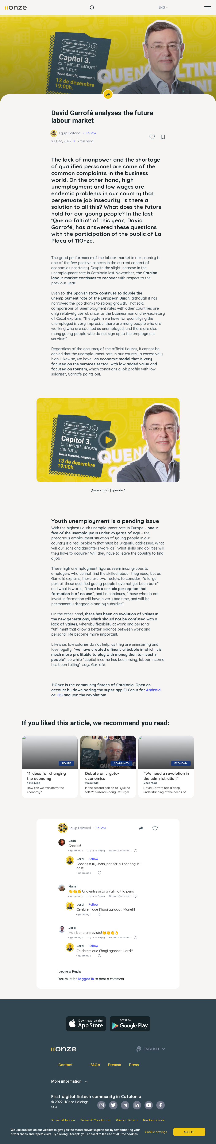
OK (108, 473)
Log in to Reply (95, 850)
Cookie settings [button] (156, 1132)
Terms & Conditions (95, 1120)
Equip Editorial (70, 133)
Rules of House (63, 1120)
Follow (91, 133)
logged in (86, 979)
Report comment (119, 850)
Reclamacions (154, 1120)
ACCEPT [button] (189, 1132)
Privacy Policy (127, 1120)
